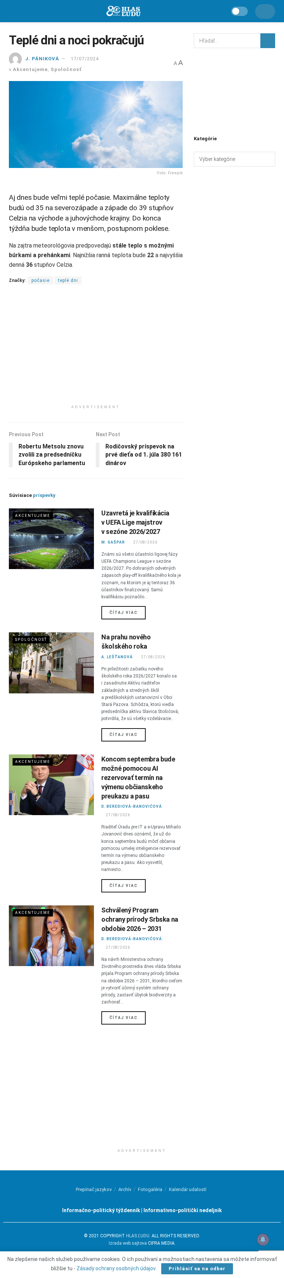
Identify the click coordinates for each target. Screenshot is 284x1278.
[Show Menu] (12, 11)
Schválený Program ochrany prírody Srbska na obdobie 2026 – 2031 (139, 919)
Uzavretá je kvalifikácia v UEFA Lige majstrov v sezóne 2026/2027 (135, 522)
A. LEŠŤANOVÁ (117, 657)
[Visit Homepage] (123, 11)
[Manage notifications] (263, 1239)
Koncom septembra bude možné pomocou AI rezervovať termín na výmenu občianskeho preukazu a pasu (138, 777)
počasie (40, 280)
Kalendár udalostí (187, 1189)
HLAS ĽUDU (137, 1235)
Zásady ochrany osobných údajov (116, 1268)
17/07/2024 (85, 58)
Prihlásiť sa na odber (197, 1268)
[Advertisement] (96, 349)
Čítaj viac (127, 612)
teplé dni (68, 280)
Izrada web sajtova (128, 1243)
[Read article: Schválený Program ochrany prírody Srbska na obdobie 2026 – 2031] (51, 935)
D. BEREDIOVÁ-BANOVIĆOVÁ (131, 806)
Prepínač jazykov (94, 1189)
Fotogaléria (150, 1189)
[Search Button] (267, 40)
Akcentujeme (30, 69)
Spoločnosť (66, 69)
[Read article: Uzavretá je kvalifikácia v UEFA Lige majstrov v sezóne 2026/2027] (51, 538)
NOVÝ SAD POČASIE (234, 90)
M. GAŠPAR (113, 542)
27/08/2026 (145, 542)
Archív (124, 1189)
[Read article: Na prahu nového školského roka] (51, 662)
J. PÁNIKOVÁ (42, 58)
